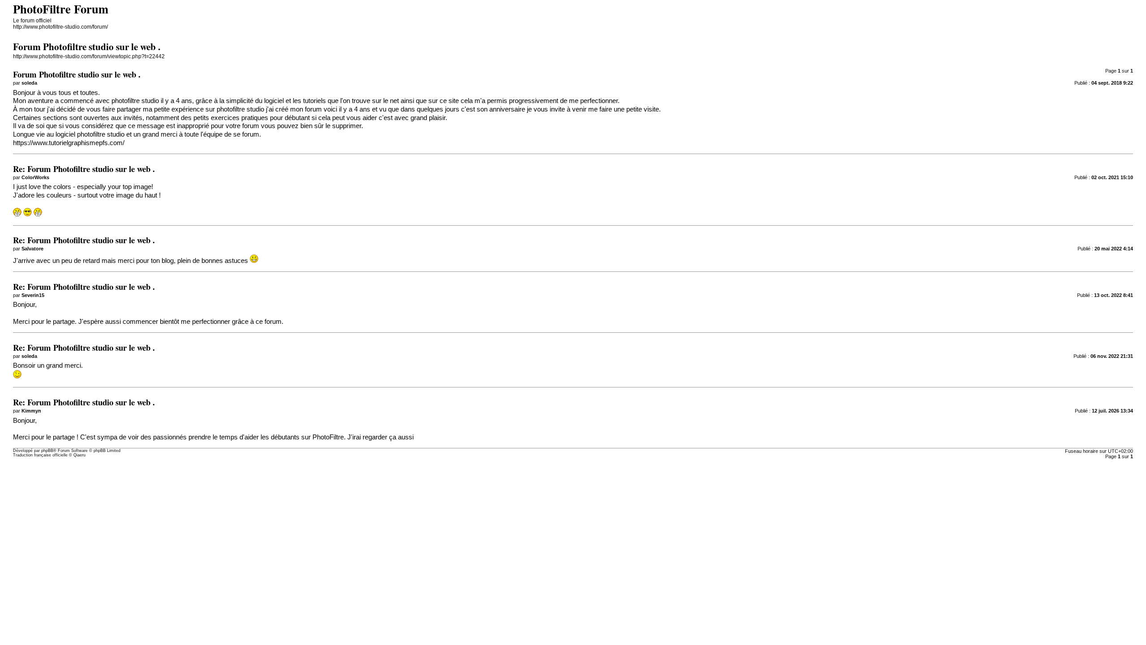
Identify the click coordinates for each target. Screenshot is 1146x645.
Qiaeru (79, 455)
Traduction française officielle (40, 455)
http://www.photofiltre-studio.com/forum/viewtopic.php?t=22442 (89, 56)
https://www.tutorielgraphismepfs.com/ (68, 142)
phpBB (47, 450)
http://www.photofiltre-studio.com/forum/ (60, 27)
